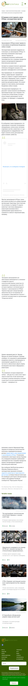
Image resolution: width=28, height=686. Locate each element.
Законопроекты (20, 657)
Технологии (19, 649)
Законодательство (18, 488)
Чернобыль (12, 627)
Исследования (19, 659)
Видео (17, 653)
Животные (10, 488)
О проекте (18, 655)
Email (4, 663)
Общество (4, 651)
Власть (3, 649)
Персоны (3, 659)
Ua (22, 3)
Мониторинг (4, 657)
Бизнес (3, 653)
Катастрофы (12, 526)
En (22, 5)
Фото (17, 651)
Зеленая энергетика (6, 655)
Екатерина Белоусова (21, 40)
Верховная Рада (8, 486)
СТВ (9, 559)
